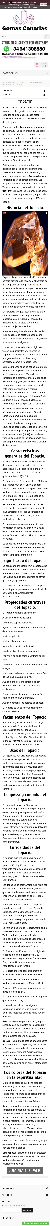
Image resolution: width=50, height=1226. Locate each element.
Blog (21, 82)
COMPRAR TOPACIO (25, 1170)
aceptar (44, 5)
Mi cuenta (7, 1195)
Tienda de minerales (9, 82)
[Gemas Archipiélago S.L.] (25, 19)
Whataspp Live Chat (40, 1223)
